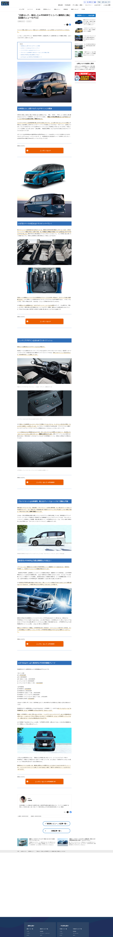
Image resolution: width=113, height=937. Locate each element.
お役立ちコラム (23, 851)
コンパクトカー (75, 933)
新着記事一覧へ (56, 831)
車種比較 (66, 9)
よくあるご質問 (107, 5)
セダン (41, 935)
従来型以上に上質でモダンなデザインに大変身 (30, 45)
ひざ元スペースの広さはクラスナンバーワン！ (30, 48)
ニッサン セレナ (45, 150)
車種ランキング (74, 9)
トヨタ (28, 931)
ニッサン (28, 21)
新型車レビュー (47, 9)
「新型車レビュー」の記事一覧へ (56, 823)
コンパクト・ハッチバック (44, 933)
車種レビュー (57, 9)
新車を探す (60, 5)
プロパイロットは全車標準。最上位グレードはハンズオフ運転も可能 (35, 52)
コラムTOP (21, 9)
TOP (18, 851)
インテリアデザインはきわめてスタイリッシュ (30, 50)
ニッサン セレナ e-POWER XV (45, 781)
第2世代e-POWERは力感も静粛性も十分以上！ (30, 54)
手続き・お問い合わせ (103, 2)
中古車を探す (68, 5)
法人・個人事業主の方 (89, 2)
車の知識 (38, 9)
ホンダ (28, 935)
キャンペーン (88, 5)
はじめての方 (97, 5)
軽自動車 (41, 931)
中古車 (83, 9)
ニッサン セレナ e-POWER (45, 482)
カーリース (30, 9)
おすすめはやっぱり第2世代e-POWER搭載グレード (31, 56)
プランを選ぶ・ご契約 (77, 5)
